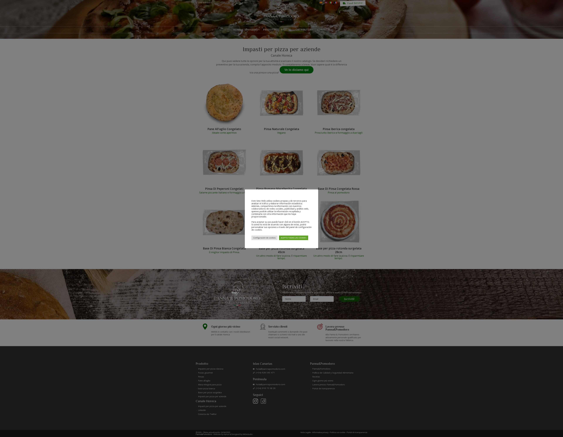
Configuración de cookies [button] (264, 237)
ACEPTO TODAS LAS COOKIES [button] (293, 237)
